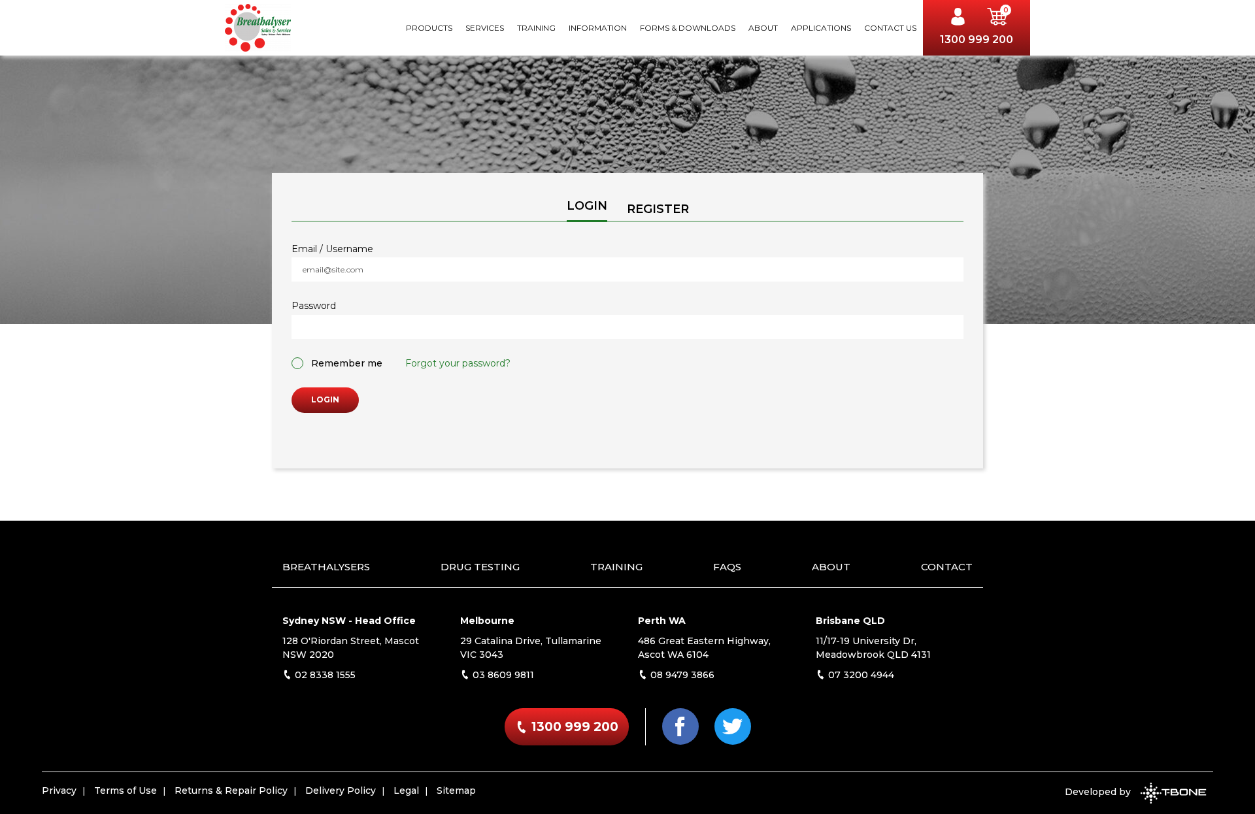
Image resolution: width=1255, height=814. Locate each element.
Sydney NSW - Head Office (349, 621)
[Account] (961, 18)
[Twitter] (732, 726)
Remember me (346, 363)
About (763, 28)
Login (325, 399)
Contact (947, 567)
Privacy (59, 790)
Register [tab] (658, 209)
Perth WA (662, 621)
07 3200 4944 (860, 675)
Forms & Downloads (687, 28)
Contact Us (890, 28)
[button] (997, 18)
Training (536, 28)
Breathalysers (326, 567)
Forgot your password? (457, 363)
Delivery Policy (340, 790)
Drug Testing (480, 567)
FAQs (727, 567)
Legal (406, 790)
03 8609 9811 (502, 675)
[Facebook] (680, 726)
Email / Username (332, 249)
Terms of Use (125, 790)
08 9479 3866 (681, 675)
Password (314, 306)
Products (429, 28)
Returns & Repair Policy (231, 790)
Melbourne (487, 621)
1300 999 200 (976, 39)
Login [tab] (587, 206)
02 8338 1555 (324, 675)
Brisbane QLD (850, 621)
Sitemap (456, 790)
